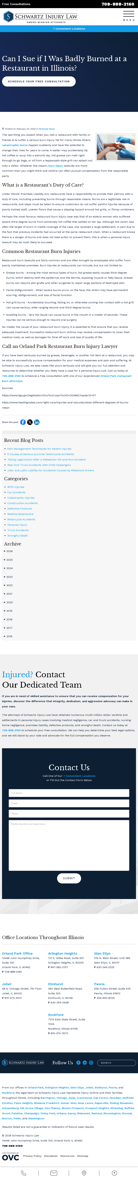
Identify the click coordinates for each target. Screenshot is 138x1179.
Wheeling (116, 1108)
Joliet (89, 1087)
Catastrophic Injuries (20, 497)
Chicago (62, 1097)
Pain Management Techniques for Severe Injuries (39, 448)
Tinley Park (47, 1113)
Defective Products (19, 508)
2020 (8, 602)
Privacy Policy (32, 1156)
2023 (8, 576)
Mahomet (83, 1113)
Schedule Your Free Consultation (39, 81)
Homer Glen (69, 1103)
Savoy (72, 1113)
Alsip (72, 1097)
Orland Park (35, 1087)
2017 (8, 627)
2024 (8, 568)
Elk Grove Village (31, 1108)
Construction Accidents (22, 503)
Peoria (113, 1087)
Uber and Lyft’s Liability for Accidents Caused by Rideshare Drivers (50, 470)
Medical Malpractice (20, 514)
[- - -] (128, 14)
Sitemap (82, 1156)
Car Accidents (16, 492)
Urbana (61, 1113)
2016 (8, 636)
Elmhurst (101, 1087)
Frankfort (52, 1103)
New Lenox (85, 1103)
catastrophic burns (15, 145)
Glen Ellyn (77, 1087)
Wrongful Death (17, 535)
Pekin (17, 1118)
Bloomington (112, 1113)
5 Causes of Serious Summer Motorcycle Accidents (40, 454)
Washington (36, 1118)
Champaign (31, 1113)
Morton (7, 1118)
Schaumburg (10, 1108)
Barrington (48, 1097)
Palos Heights (23, 1103)
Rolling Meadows (121, 1103)
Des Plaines (52, 1108)
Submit (69, 878)
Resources (67, 1156)
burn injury (55, 165)
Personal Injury (47, 129)
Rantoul (97, 1113)
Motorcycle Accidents (21, 519)
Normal (127, 1113)
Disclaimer (51, 1156)
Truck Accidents (18, 530)
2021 (8, 593)
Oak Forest (100, 1097)
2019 (8, 610)
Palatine (17, 1113)
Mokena (39, 1103)
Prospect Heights (97, 1108)
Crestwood (84, 1097)
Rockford (8, 1092)
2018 (8, 619)
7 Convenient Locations (69, 28)
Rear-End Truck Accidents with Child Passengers (39, 465)
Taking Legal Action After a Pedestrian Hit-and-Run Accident (46, 459)
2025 (8, 559)
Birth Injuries (15, 487)
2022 (8, 585)
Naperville (101, 1103)
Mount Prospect (73, 1108)
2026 (8, 551)
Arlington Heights (57, 1087)
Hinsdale (115, 1097)
